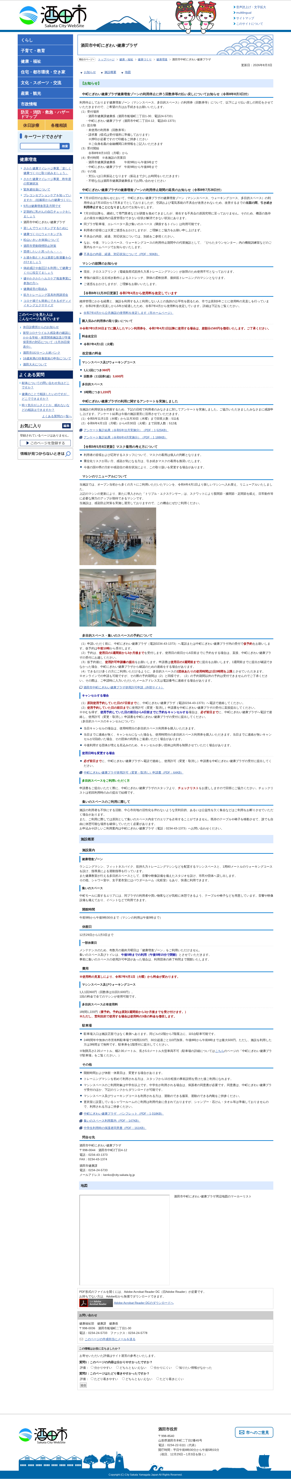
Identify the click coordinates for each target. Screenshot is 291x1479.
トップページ (106, 59)
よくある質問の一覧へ (57, 416)
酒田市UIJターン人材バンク (41, 352)
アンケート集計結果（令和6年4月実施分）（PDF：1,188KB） (125, 437)
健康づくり (145, 59)
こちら (219, 1051)
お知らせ (90, 72)
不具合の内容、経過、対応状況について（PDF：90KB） (122, 254)
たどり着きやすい (106, 1379)
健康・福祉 (126, 59)
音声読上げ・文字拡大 (251, 7)
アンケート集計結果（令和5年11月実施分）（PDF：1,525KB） (126, 430)
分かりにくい (163, 1367)
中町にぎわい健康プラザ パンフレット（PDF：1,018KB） (124, 1113)
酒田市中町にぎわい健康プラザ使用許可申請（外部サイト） (124, 687)
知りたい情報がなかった (195, 1367)
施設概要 (110, 72)
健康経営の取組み (35, 289)
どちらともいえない (133, 1367)
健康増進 (161, 59)
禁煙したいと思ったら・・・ (42, 251)
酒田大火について (35, 364)
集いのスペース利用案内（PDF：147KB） (112, 1120)
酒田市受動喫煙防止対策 (39, 245)
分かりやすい (103, 1367)
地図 (128, 72)
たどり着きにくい (172, 1379)
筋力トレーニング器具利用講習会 (45, 295)
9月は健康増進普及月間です (42, 206)
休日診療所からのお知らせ (41, 327)
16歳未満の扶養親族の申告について (47, 358)
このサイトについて (249, 23)
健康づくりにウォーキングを (42, 234)
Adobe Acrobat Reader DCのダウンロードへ (144, 1302)
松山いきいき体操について (41, 239)
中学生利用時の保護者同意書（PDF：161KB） (115, 1128)
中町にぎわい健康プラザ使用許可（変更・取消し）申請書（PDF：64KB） (133, 772)
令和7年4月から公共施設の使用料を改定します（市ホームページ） (128, 312)
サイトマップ (245, 18)
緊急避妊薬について (36, 189)
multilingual (243, 12)
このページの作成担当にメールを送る (110, 1339)
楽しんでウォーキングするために (45, 228)
